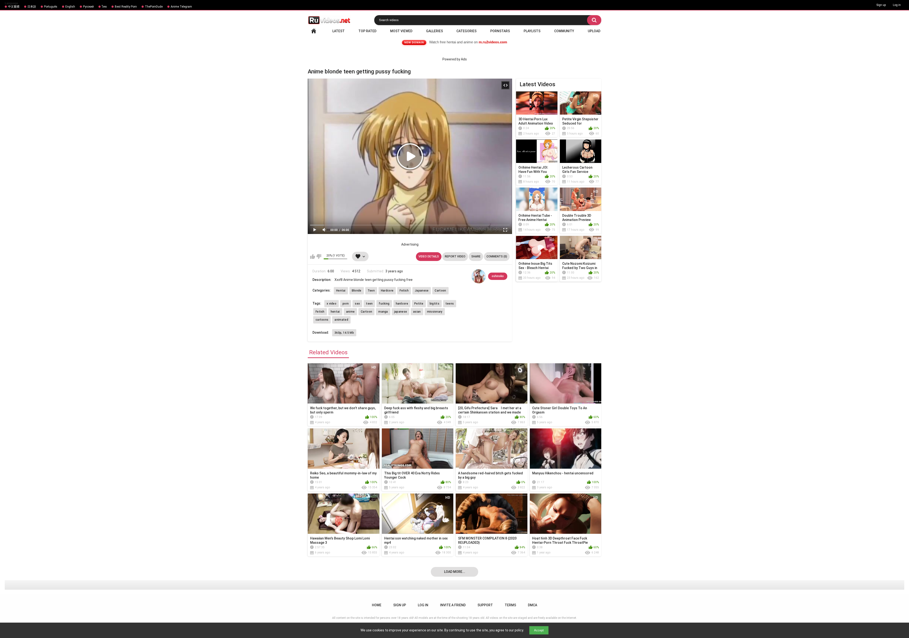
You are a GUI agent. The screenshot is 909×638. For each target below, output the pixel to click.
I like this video (312, 256)
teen (369, 303)
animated (341, 319)
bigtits (434, 303)
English (70, 6)
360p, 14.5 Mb (344, 332)
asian (417, 311)
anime (350, 311)
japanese (400, 311)
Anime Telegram (181, 6)
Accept (539, 630)
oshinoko (498, 276)
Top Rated (367, 31)
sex (357, 303)
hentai (335, 311)
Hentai (341, 290)
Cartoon (440, 290)
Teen (371, 290)
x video (331, 303)
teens (450, 303)
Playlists (532, 31)
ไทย (104, 6)
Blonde (356, 290)
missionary (434, 311)
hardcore (402, 303)
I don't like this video (318, 256)
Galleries (434, 31)
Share (476, 256)
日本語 (31, 6)
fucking (384, 303)
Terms (510, 605)
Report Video (455, 256)
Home (314, 31)
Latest (338, 31)
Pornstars (500, 31)
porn (346, 303)
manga (383, 311)
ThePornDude (154, 6)
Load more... (454, 572)
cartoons (322, 319)
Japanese (421, 290)
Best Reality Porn (126, 6)
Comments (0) (496, 256)
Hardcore (387, 290)
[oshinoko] (479, 276)
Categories (466, 31)
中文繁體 (13, 6)
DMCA (532, 605)
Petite (418, 303)
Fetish (404, 290)
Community (564, 31)
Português (50, 6)
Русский (88, 6)
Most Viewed (401, 31)
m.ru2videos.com (493, 42)
